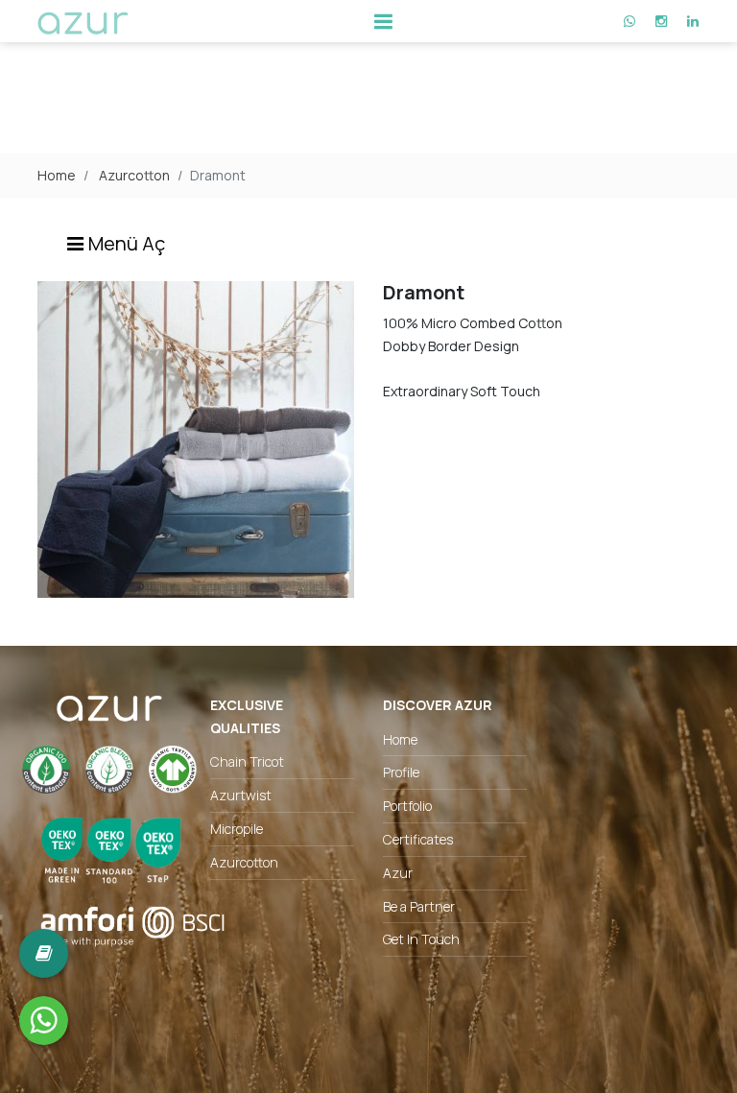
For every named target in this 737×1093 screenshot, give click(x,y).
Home (56, 175)
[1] (383, 21)
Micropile (236, 829)
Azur (398, 873)
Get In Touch (421, 939)
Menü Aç (124, 243)
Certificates (418, 839)
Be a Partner (419, 906)
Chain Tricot (247, 761)
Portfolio (407, 805)
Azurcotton (134, 175)
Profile (401, 772)
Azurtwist (241, 795)
